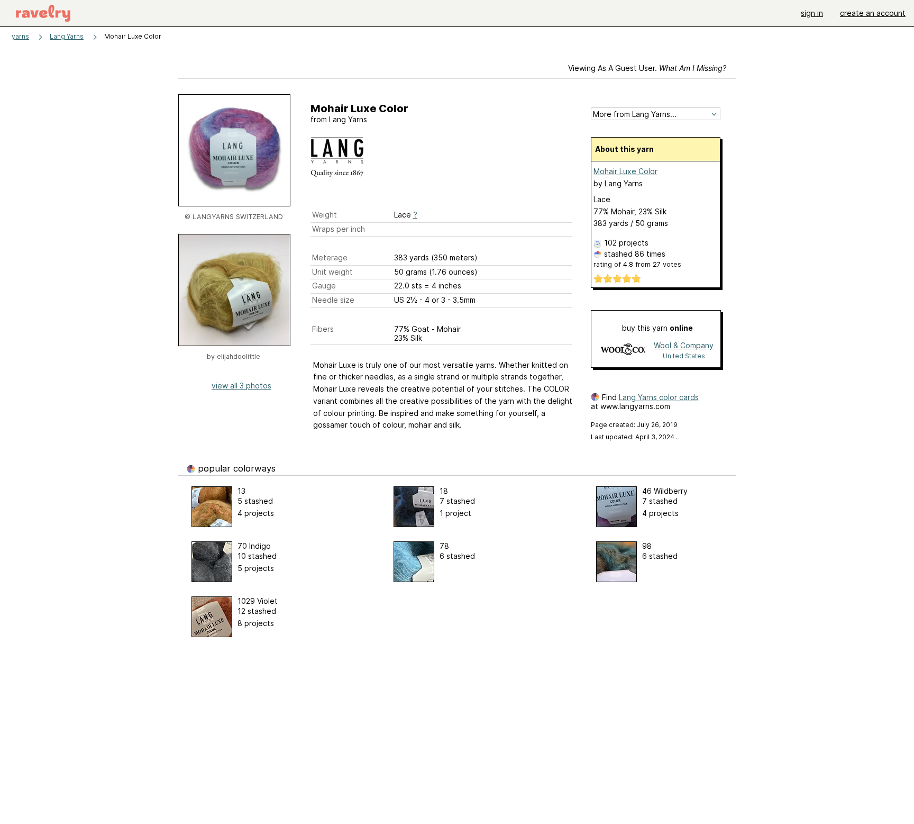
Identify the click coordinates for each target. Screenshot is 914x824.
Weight (324, 214)
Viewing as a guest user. (647, 68)
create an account (873, 12)
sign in (812, 12)
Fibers (323, 328)
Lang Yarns (67, 36)
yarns (20, 36)
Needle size (333, 299)
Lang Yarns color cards (659, 397)
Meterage (330, 257)
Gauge (324, 285)
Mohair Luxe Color (625, 171)
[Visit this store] (623, 350)
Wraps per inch (338, 228)
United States (684, 356)
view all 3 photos (241, 385)
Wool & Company (684, 345)
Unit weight (332, 271)
